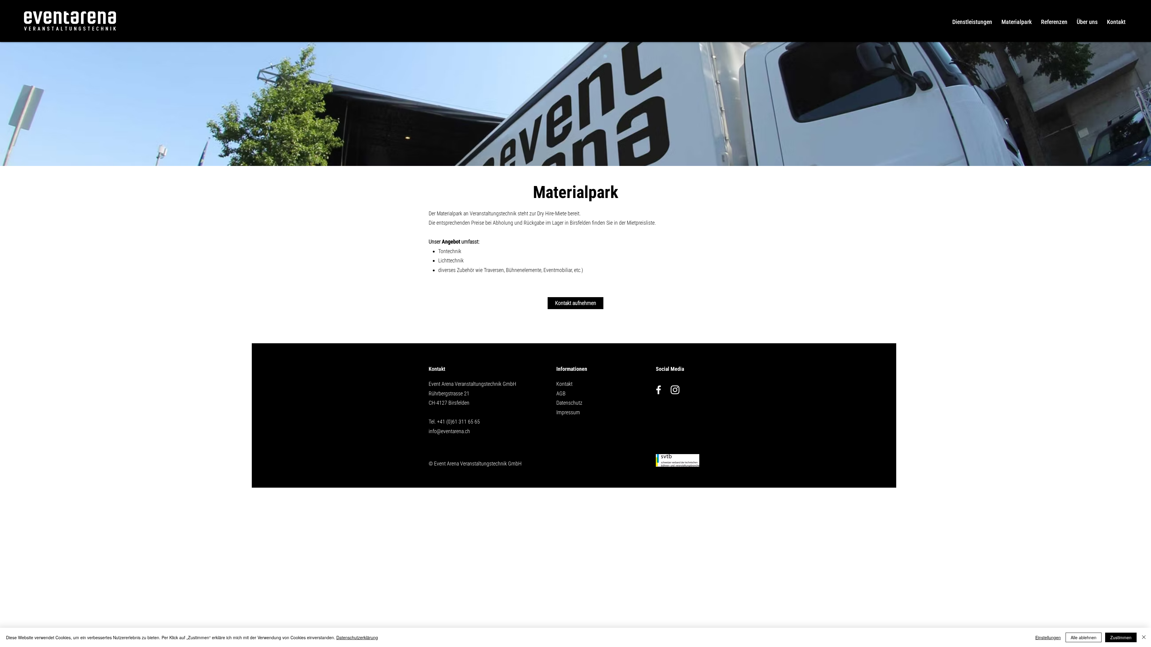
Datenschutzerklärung (357, 637)
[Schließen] (1143, 637)
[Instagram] (675, 389)
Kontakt (564, 384)
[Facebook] (658, 389)
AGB (561, 393)
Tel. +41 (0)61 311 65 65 (454, 421)
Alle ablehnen (1083, 637)
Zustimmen (1121, 637)
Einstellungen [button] (1048, 637)
